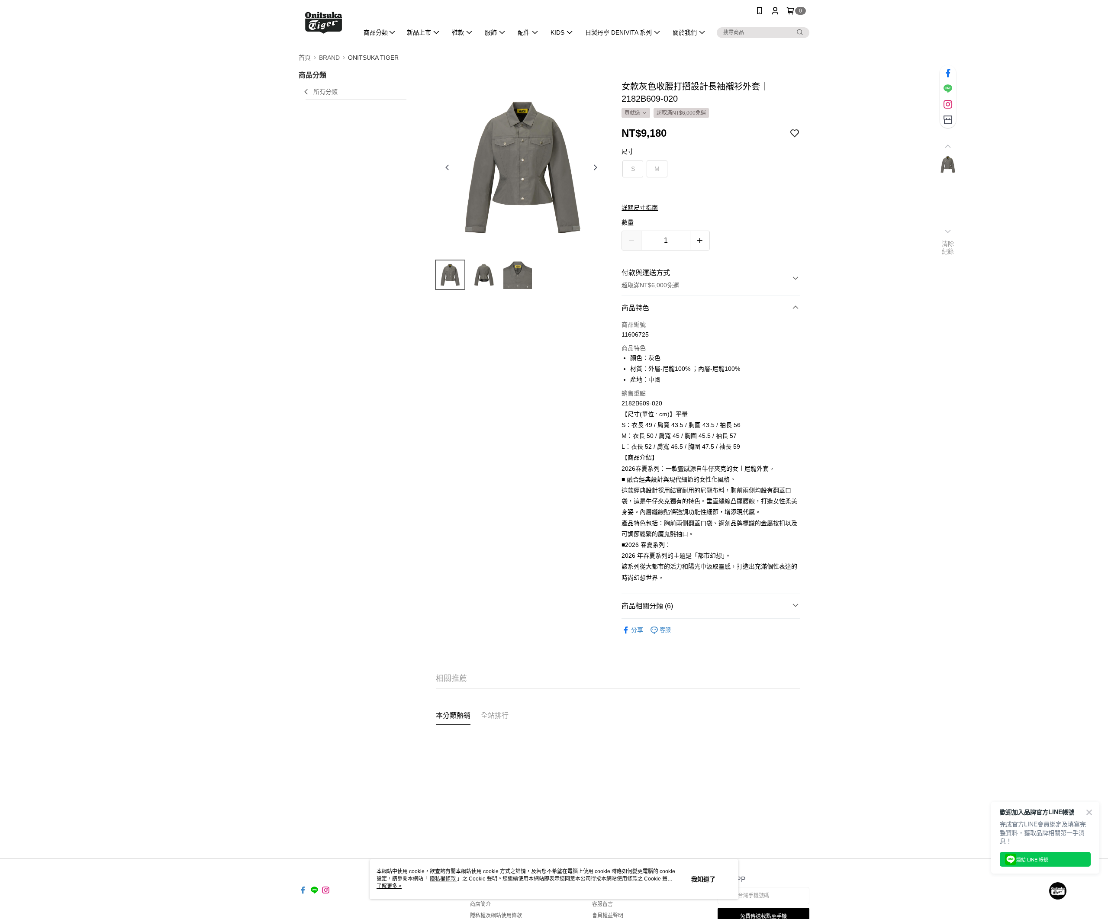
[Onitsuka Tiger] (323, 23)
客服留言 (602, 904)
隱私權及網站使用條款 (496, 916)
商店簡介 (480, 904)
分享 (637, 630)
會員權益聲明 (607, 916)
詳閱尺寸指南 (640, 207)
